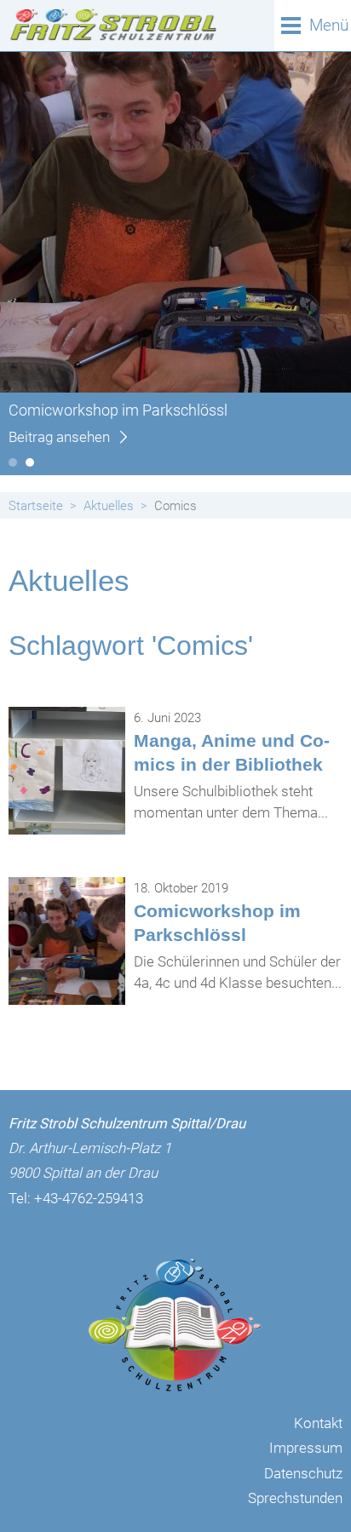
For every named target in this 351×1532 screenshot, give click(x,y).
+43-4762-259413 (88, 1198)
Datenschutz (303, 1473)
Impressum (305, 1447)
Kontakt (318, 1423)
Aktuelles (108, 506)
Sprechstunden (295, 1497)
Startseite (36, 506)
